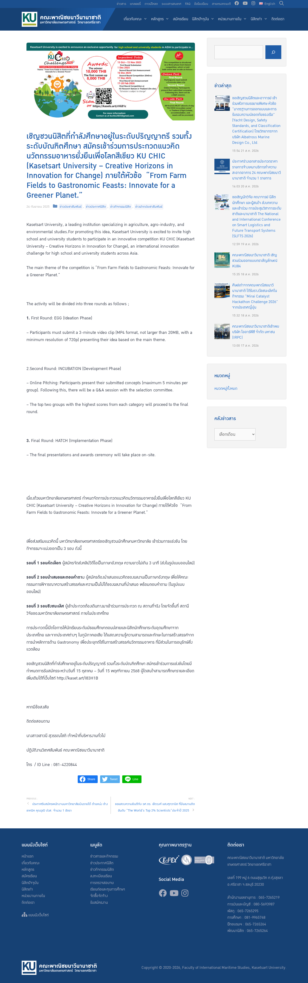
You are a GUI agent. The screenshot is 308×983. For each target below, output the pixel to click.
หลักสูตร (157, 19)
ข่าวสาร (121, 4)
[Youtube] (245, 4)
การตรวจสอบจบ (102, 883)
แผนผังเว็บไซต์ (38, 915)
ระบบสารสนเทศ (171, 4)
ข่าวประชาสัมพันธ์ (71, 206)
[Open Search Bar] (281, 4)
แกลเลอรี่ (135, 4)
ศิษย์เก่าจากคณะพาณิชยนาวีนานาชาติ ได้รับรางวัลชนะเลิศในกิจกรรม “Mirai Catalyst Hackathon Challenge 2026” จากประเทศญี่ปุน (255, 296)
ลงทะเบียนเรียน (101, 876)
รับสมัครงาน (99, 903)
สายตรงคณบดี (221, 4)
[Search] (273, 52)
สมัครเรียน (180, 19)
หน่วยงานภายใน (229, 19)
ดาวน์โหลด (151, 4)
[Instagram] (253, 4)
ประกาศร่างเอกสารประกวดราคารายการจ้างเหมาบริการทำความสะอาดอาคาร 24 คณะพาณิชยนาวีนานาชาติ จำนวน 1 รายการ (256, 169)
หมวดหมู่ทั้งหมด (225, 389)
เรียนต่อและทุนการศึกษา (107, 889)
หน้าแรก (27, 856)
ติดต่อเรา (277, 19)
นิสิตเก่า (256, 19)
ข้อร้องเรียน (201, 4)
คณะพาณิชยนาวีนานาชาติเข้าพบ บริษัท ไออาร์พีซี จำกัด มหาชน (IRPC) (255, 332)
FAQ (187, 4)
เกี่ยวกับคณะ (133, 19)
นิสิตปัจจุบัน (200, 19)
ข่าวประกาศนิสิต (96, 206)
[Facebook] (237, 4)
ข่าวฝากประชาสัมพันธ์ (148, 206)
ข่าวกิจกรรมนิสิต (120, 206)
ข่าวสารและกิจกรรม (104, 856)
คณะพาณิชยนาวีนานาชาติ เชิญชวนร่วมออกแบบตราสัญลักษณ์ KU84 (254, 260)
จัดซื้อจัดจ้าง (99, 896)
